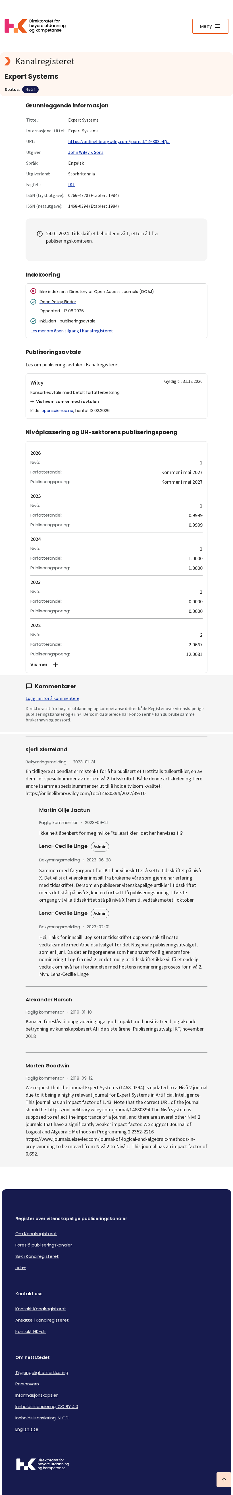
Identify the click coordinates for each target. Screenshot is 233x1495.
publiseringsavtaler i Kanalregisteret (80, 364)
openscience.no (57, 410)
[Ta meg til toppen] (224, 1479)
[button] (116, 664)
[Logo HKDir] (116, 1465)
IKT (71, 184)
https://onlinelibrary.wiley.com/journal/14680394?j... (119, 141)
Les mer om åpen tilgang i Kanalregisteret (71, 331)
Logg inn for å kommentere (52, 698)
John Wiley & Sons (85, 152)
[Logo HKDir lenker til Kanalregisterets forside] (39, 26)
